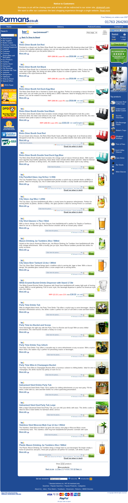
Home (9, 27)
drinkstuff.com (103, 7)
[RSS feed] (2, 85)
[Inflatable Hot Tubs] (1, 70)
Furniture (6, 62)
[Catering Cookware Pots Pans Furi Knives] (1, 52)
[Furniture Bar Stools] (1, 62)
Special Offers (8, 81)
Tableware (6, 77)
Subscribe (73, 479)
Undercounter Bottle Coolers (121, 110)
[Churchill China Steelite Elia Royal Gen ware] (1, 54)
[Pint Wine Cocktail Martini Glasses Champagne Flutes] (1, 66)
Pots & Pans (120, 144)
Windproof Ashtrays (119, 137)
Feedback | (61, 489)
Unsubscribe (84, 479)
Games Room (8, 64)
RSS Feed (9, 85)
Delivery (60, 27)
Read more (105, 10)
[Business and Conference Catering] (1, 45)
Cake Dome (120, 158)
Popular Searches (56, 486)
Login (30, 27)
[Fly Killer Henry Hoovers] (1, 73)
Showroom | (70, 489)
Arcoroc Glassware (120, 117)
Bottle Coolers (8, 43)
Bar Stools (120, 165)
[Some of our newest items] (1, 39)
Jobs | (45, 489)
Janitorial (6, 72)
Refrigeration (7, 75)
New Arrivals (7, 39)
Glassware (6, 66)
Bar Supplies (7, 41)
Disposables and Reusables (9, 56)
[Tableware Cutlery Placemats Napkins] (1, 77)
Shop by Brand (8, 79)
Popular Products (70, 486)
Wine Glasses (121, 172)
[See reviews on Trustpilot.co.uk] (119, 64)
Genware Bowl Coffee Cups (121, 103)
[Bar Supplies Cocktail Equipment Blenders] (1, 41)
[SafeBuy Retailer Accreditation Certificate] (9, 136)
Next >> (79, 469)
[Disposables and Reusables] (1, 57)
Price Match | (52, 489)
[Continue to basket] (119, 45)
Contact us (118, 27)
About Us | (38, 489)
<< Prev (58, 469)
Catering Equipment (10, 47)
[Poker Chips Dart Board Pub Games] (1, 64)
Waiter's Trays (121, 130)
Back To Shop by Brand (31, 37)
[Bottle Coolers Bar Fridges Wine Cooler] (1, 43)
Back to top (50, 469)
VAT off (116, 30)
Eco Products (8, 60)
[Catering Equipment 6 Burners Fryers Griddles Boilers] (1, 47)
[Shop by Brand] (1, 79)
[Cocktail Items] (1, 49)
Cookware (6, 51)
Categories (82, 486)
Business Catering (9, 45)
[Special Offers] (1, 81)
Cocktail (6, 49)
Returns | (78, 489)
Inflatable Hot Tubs (9, 70)
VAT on (124, 30)
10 (75, 469)
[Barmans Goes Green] (1, 60)
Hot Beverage (8, 68)
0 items (123, 37)
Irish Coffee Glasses (120, 151)
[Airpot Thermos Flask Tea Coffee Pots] (1, 68)
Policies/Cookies (94, 27)
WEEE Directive (87, 489)
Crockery (6, 53)
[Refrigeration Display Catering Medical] (1, 75)
